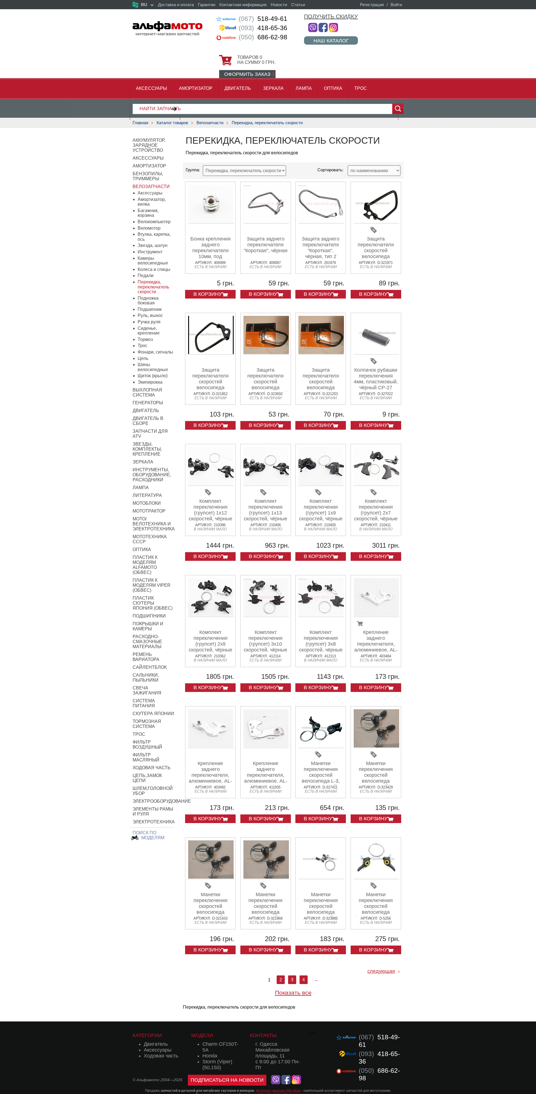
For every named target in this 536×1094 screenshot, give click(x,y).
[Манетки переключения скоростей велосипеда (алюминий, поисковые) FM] (211, 877)
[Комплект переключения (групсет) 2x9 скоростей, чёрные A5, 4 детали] (211, 615)
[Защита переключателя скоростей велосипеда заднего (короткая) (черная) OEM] (266, 353)
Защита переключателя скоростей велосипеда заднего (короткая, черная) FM (321, 384)
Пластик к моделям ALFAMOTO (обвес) (145, 565)
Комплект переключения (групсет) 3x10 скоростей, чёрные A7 (265, 643)
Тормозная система (147, 724)
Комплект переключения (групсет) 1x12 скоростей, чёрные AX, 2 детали (210, 512)
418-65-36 (263, 28)
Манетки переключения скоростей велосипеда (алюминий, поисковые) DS (375, 778)
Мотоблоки (147, 503)
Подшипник (150, 309)
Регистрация (372, 4)
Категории (147, 1035)
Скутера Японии (153, 713)
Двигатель (237, 88)
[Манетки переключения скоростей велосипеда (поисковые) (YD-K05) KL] (376, 877)
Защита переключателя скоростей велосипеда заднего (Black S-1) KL (210, 384)
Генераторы (148, 402)
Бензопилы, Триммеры (148, 176)
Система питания (144, 703)
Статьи (298, 4)
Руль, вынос (150, 315)
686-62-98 (263, 37)
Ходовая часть (152, 767)
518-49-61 (263, 18)
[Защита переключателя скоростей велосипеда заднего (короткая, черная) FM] (321, 353)
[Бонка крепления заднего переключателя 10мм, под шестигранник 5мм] (211, 222)
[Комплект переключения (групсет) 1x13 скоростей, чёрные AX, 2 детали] (266, 484)
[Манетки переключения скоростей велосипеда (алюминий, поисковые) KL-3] (266, 877)
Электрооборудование (162, 801)
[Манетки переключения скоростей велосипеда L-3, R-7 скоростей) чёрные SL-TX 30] (321, 746)
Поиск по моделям (148, 835)
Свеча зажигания (147, 690)
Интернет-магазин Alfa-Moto (278, 1091)
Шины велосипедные (153, 367)
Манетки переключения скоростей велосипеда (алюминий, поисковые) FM (210, 909)
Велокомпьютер (154, 221)
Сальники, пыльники (146, 677)
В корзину (207, 294)
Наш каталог (331, 41)
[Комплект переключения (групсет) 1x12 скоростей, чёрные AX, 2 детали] (211, 484)
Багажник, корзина (148, 213)
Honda (209, 1056)
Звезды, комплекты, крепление (147, 449)
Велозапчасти (210, 122)
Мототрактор (149, 511)
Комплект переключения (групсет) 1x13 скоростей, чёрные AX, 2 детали (265, 512)
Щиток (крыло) (153, 375)
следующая (381, 971)
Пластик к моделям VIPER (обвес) (152, 585)
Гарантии (206, 4)
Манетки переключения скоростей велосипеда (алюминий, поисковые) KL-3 (265, 909)
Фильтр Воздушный (147, 744)
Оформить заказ (247, 74)
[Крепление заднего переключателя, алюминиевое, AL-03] (376, 615)
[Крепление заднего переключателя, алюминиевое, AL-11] (266, 746)
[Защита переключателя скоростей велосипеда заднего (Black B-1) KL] (376, 222)
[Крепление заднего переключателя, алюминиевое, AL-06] (211, 746)
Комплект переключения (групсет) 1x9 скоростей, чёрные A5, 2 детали (321, 512)
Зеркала (273, 88)
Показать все (293, 992)
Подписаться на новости (227, 1080)
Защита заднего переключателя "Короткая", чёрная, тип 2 (320, 247)
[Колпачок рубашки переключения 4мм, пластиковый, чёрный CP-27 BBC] (376, 353)
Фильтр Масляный (146, 757)
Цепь (143, 358)
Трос (360, 88)
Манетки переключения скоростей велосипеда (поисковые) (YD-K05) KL (376, 909)
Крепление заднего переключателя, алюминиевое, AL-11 (265, 775)
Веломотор (149, 228)
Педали (146, 275)
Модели (202, 1035)
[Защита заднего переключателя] (266, 222)
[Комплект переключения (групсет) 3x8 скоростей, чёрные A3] (321, 615)
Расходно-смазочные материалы (147, 641)
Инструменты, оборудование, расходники (152, 474)
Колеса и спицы (154, 269)
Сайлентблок (150, 667)
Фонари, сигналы (155, 352)
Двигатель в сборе (148, 421)
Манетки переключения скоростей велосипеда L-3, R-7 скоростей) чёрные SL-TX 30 (321, 778)
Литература (147, 495)
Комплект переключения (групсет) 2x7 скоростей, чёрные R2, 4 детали (376, 512)
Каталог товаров (172, 122)
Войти (396, 4)
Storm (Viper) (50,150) (217, 1064)
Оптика (333, 88)
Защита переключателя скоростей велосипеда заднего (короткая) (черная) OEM (266, 384)
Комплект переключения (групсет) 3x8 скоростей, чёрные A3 (321, 643)
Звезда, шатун (153, 245)
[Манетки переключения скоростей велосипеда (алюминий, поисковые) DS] (376, 746)
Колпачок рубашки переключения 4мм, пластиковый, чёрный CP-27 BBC (376, 381)
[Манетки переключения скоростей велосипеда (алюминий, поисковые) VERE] (321, 877)
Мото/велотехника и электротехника (154, 523)
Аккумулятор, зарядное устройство (149, 145)
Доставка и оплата (176, 4)
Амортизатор (195, 88)
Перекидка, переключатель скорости (267, 122)
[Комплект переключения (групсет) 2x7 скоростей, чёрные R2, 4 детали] (376, 484)
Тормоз (145, 339)
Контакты (263, 1035)
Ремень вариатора (146, 657)
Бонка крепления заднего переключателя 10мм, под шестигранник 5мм (210, 250)
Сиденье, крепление (149, 331)
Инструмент (150, 251)
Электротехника (154, 821)
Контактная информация (243, 4)
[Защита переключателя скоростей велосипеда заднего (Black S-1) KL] (211, 353)
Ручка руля (149, 321)
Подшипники (149, 616)
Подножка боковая (148, 301)
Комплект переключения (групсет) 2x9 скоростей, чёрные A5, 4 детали (210, 643)
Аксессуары (151, 88)
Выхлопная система (147, 392)
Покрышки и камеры (148, 626)
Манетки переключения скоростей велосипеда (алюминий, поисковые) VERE (321, 909)
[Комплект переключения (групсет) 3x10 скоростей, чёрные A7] (266, 615)
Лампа (304, 88)
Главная (140, 122)
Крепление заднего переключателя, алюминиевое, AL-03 (376, 643)
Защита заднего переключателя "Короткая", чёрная (266, 244)
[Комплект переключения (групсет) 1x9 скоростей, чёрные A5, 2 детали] (321, 484)
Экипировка (150, 382)
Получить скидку (331, 16)
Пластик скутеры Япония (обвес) (153, 603)
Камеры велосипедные (153, 261)
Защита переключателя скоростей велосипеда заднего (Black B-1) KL (376, 253)
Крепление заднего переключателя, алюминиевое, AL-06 (210, 775)
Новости (279, 4)
